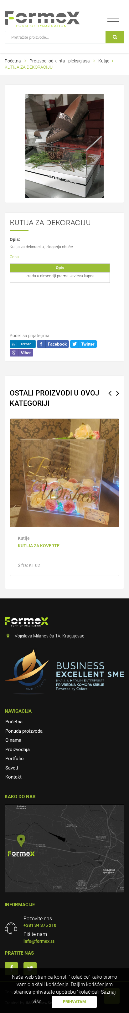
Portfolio (14, 758)
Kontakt (13, 777)
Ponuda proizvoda (24, 731)
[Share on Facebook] (53, 343)
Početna (13, 60)
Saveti (11, 768)
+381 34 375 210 (39, 925)
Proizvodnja (17, 749)
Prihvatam (74, 1001)
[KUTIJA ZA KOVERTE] (64, 473)
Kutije (103, 60)
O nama (13, 740)
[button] (98, 100)
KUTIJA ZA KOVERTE (38, 545)
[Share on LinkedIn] (23, 343)
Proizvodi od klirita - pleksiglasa (60, 60)
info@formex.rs (38, 941)
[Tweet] (83, 343)
